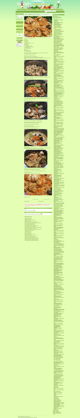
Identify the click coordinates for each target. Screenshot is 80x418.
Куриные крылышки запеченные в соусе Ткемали (30, 228)
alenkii (25, 208)
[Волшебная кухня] (40, 4)
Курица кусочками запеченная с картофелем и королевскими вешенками (33, 227)
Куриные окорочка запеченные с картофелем (30, 224)
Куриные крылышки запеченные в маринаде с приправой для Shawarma (33, 229)
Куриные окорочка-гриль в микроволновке (30, 223)
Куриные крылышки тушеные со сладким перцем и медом (31, 225)
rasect (25, 212)
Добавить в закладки (41, 201)
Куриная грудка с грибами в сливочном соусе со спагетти (31, 238)
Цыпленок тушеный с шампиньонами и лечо (30, 236)
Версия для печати (27, 201)
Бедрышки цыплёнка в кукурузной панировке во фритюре (31, 239)
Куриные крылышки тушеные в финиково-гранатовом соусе (32, 240)
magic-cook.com (28, 416)
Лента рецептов (61, 11)
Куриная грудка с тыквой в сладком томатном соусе (31, 235)
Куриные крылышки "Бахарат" (28, 234)
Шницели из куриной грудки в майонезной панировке (31, 221)
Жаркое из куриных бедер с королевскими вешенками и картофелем (33, 222)
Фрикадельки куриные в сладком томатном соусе (30, 226)
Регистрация (17, 19)
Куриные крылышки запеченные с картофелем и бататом (31, 237)
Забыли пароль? (20, 19)
